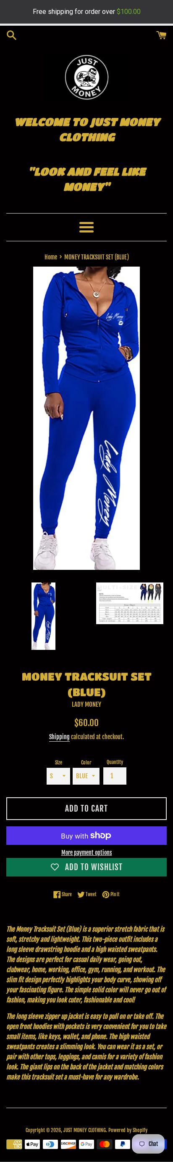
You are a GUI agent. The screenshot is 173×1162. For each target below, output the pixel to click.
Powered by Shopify (127, 1130)
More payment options (86, 852)
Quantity (115, 762)
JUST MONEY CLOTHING (84, 1130)
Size (58, 762)
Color (86, 762)
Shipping (59, 736)
